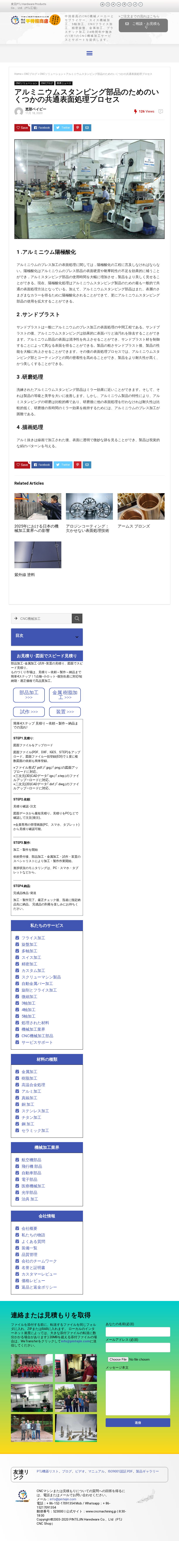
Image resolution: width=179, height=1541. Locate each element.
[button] (143, 25)
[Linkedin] (124, 4)
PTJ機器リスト (48, 1471)
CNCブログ (30, 74)
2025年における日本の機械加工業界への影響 (36, 528)
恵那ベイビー (35, 109)
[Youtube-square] (108, 4)
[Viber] (140, 4)
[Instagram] (129, 4)
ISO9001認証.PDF (120, 1471)
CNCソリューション (51, 74)
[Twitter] (113, 4)
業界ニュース (64, 83)
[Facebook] (102, 4)
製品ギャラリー (147, 1471)
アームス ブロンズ (134, 526)
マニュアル (96, 1471)
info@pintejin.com (63, 1499)
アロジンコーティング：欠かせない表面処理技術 (87, 528)
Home (17, 74)
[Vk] (119, 4)
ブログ (67, 1471)
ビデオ (80, 1471)
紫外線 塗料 (24, 575)
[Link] (135, 4)
